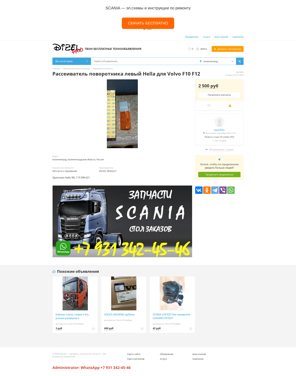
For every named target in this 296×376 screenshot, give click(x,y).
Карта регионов (135, 358)
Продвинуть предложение (219, 174)
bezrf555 (219, 130)
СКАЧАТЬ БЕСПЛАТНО (148, 23)
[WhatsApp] (231, 190)
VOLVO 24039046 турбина (119, 314)
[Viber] (223, 190)
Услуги (206, 36)
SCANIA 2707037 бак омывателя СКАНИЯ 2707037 (171, 316)
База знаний (221, 36)
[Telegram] (215, 190)
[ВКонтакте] (199, 190)
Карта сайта (133, 354)
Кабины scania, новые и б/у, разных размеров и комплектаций (72, 316)
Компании (238, 36)
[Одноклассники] (207, 190)
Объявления (191, 36)
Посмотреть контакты (219, 94)
